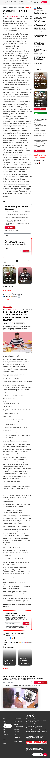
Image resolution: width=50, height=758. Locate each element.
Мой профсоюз (17, 729)
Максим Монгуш (11, 309)
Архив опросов (37, 163)
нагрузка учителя (11, 633)
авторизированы (7, 290)
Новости (9, 1)
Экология (4, 723)
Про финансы (5, 731)
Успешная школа (17, 716)
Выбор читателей (41, 9)
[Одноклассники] (12, 323)
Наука (4, 718)
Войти (44, 2)
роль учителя (10, 635)
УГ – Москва (16, 728)
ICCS (15, 739)
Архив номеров (21, 2)
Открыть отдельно (38, 162)
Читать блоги (40, 109)
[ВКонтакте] (10, 323)
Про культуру (5, 720)
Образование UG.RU (8, 270)
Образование (5, 716)
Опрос (37, 113)
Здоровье (4, 732)
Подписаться (26, 251)
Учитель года (5, 727)
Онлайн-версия (17, 737)
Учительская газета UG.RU (13, 16)
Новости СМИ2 (5, 299)
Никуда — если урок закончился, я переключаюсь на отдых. (17, 224)
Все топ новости (38, 63)
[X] (14, 323)
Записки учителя (23, 272)
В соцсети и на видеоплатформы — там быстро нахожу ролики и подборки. (18, 212)
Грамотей (4, 729)
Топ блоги (37, 70)
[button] (6, 296)
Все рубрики (5, 735)
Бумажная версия (17, 736)
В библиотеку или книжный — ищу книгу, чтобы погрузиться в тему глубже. (16, 221)
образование (21, 633)
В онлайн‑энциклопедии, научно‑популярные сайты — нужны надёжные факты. (17, 215)
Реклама (4, 743)
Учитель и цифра (6, 734)
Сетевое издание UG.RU (18, 726)
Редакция (4, 741)
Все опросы (5, 235)
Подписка (29, 1)
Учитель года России (18, 721)
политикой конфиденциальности (18, 253)
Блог (15, 1)
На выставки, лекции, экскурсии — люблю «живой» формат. (17, 218)
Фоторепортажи (18, 741)
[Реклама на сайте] (45, 754)
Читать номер (28, 7)
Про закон (4, 721)
